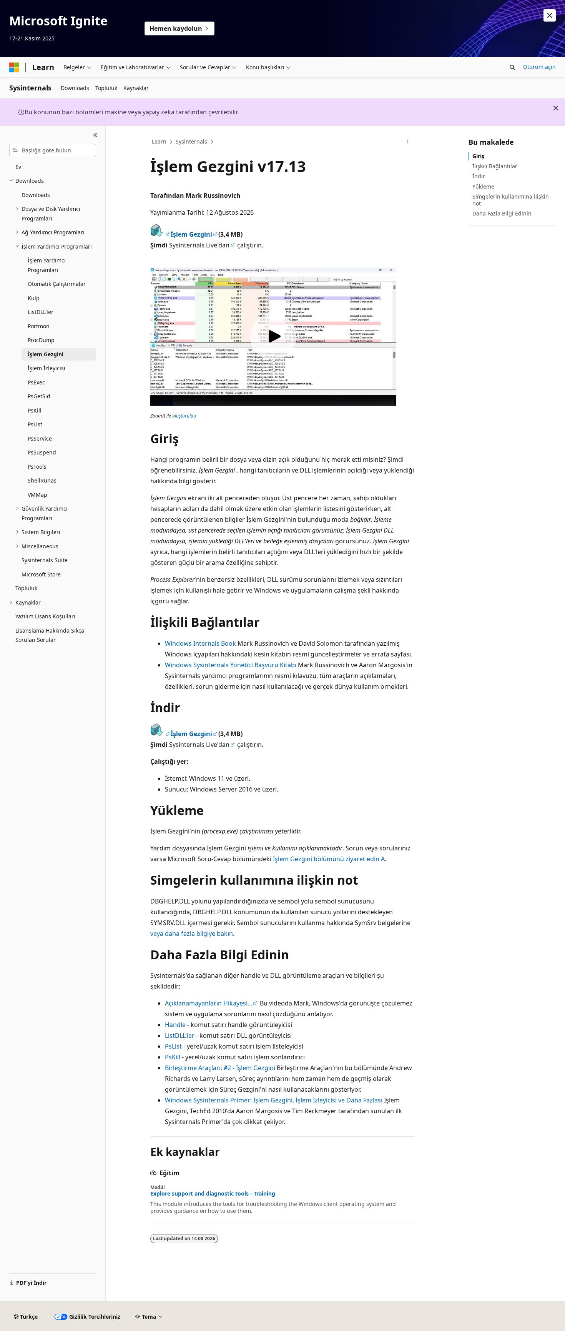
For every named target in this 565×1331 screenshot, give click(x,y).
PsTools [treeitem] (37, 466)
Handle (175, 1024)
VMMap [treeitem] (37, 494)
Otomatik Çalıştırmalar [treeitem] (57, 283)
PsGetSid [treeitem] (39, 396)
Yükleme (483, 186)
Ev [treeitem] (18, 166)
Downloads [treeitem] (36, 195)
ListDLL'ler (179, 1035)
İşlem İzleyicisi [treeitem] (46, 368)
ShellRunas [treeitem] (42, 480)
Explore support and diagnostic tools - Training (212, 1193)
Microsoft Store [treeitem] (41, 574)
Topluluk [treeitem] (26, 588)
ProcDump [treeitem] (41, 340)
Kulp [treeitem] (34, 298)
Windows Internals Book (200, 643)
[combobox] (52, 150)
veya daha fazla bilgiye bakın (191, 933)
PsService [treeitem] (40, 438)
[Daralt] (95, 135)
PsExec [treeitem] (36, 382)
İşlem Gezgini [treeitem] (45, 354)
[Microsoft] (14, 67)
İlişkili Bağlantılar (494, 166)
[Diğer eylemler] (408, 142)
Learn (159, 141)
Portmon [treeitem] (39, 326)
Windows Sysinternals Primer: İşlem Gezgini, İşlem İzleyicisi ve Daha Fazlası (273, 1100)
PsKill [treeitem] (35, 410)
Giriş (478, 156)
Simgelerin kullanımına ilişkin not (510, 200)
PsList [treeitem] (35, 424)
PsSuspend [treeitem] (42, 452)
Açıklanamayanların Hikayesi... (208, 1003)
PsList (173, 1046)
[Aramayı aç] (512, 67)
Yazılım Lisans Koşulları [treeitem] (45, 616)
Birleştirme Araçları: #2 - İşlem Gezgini (220, 1068)
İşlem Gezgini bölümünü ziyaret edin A (329, 859)
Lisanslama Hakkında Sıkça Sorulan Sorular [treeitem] (49, 635)
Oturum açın (539, 66)
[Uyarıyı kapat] (549, 15)
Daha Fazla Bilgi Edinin (502, 213)
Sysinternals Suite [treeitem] (45, 560)
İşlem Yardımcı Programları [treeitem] (47, 265)
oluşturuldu (184, 415)
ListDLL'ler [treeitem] (40, 312)
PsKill (172, 1057)
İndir (478, 176)
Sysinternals (191, 141)
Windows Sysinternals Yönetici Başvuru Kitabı (230, 665)
